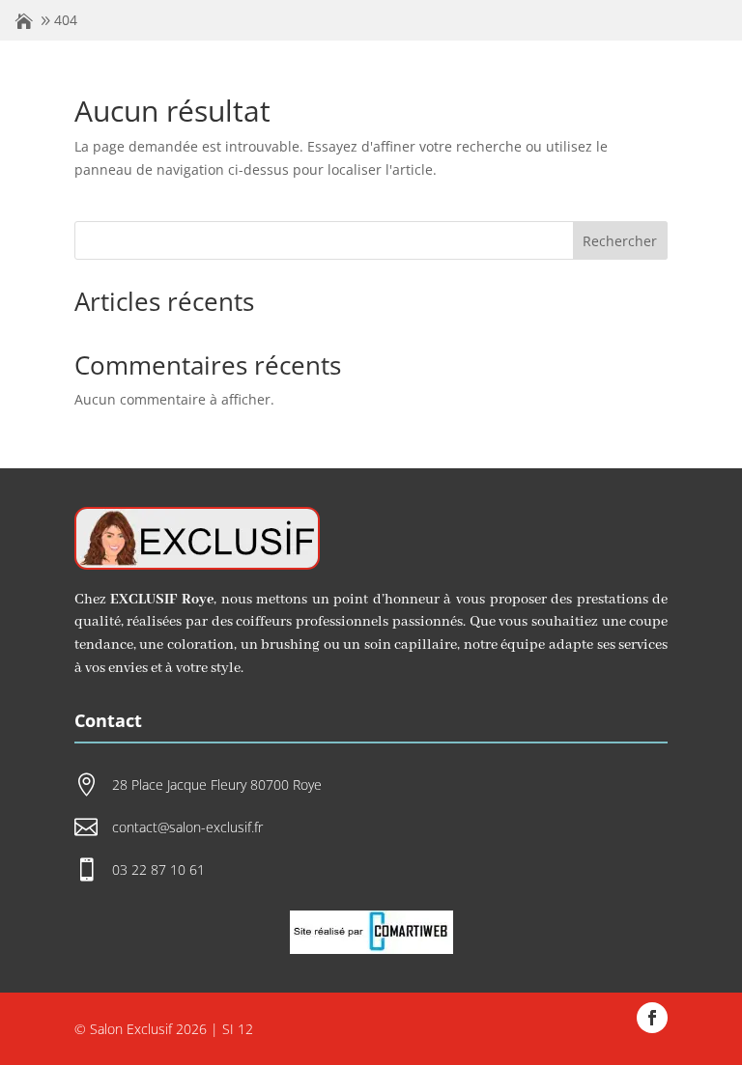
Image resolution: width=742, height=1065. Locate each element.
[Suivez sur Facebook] (652, 1017)
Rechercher (620, 241)
